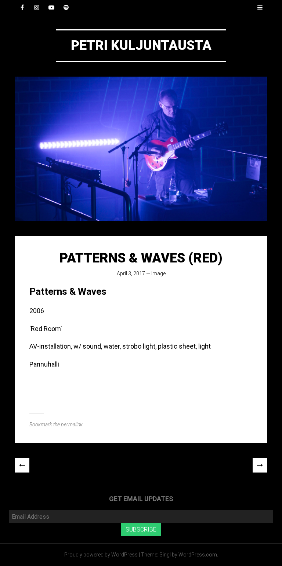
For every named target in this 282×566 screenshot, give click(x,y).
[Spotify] (66, 7)
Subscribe (141, 529)
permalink (72, 424)
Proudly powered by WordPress (101, 555)
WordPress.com (197, 555)
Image (158, 273)
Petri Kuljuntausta (141, 45)
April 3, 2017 (131, 273)
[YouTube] (51, 7)
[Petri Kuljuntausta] (141, 149)
